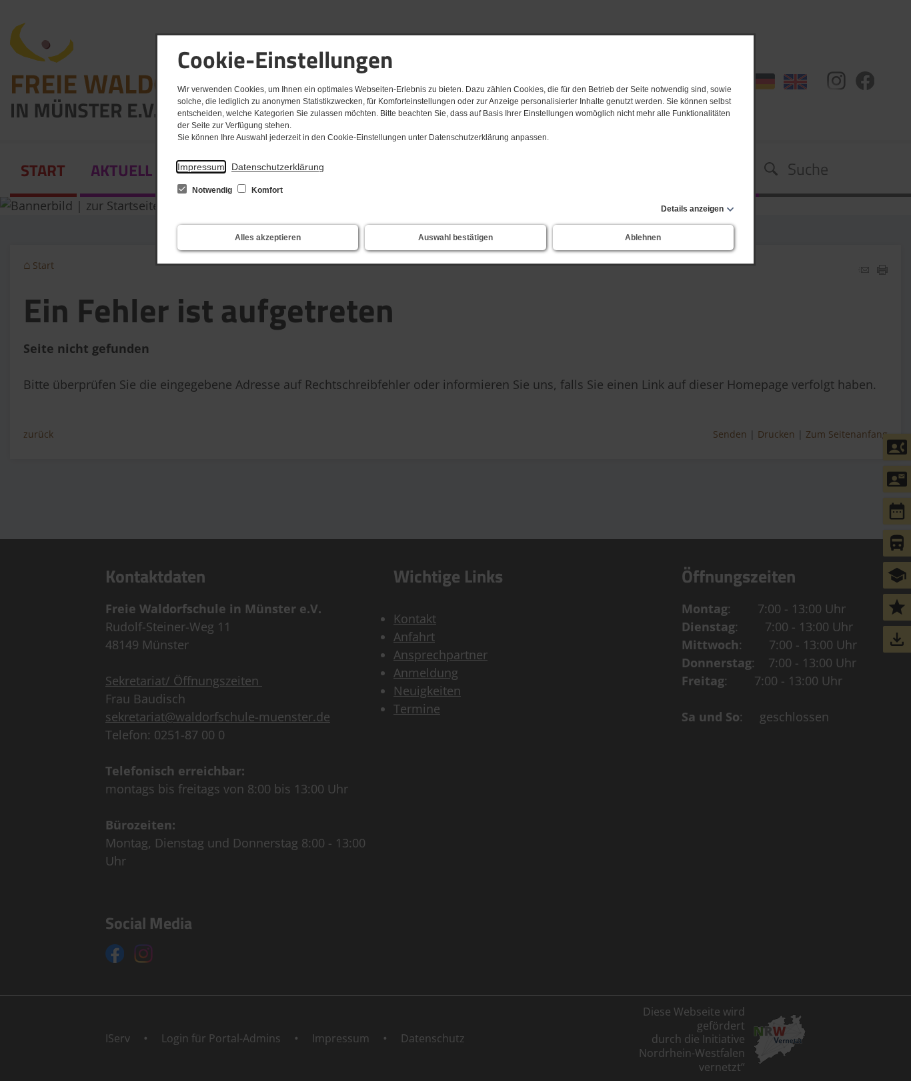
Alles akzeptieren (268, 237)
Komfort (266, 190)
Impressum (201, 166)
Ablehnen (643, 237)
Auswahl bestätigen (455, 237)
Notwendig (212, 190)
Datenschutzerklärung (277, 166)
